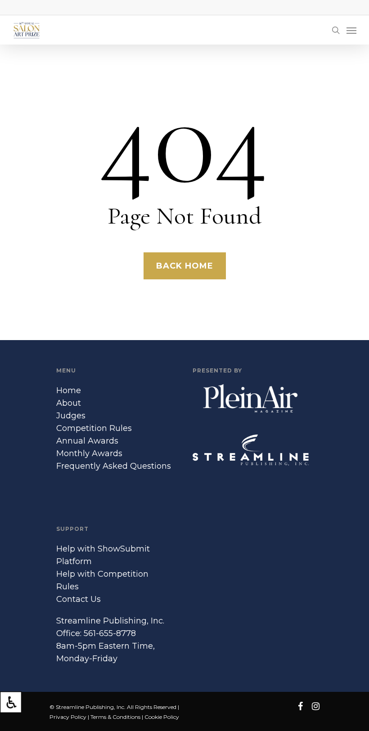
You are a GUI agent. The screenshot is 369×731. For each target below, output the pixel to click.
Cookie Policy (161, 716)
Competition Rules (94, 428)
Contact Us (78, 599)
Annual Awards (87, 441)
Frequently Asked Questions (113, 466)
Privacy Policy (68, 716)
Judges (71, 416)
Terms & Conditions (115, 716)
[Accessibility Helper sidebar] (11, 702)
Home (68, 390)
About (68, 403)
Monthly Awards (89, 453)
